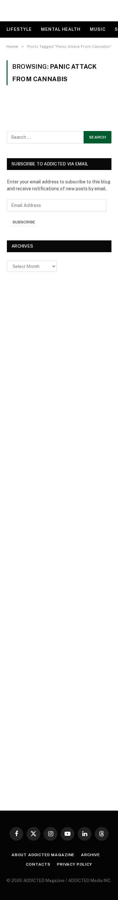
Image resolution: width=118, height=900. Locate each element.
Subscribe (23, 222)
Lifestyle (19, 29)
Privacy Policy (74, 864)
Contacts (38, 864)
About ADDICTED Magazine (42, 855)
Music (98, 29)
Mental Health (61, 29)
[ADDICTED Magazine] (59, 10)
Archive (90, 855)
